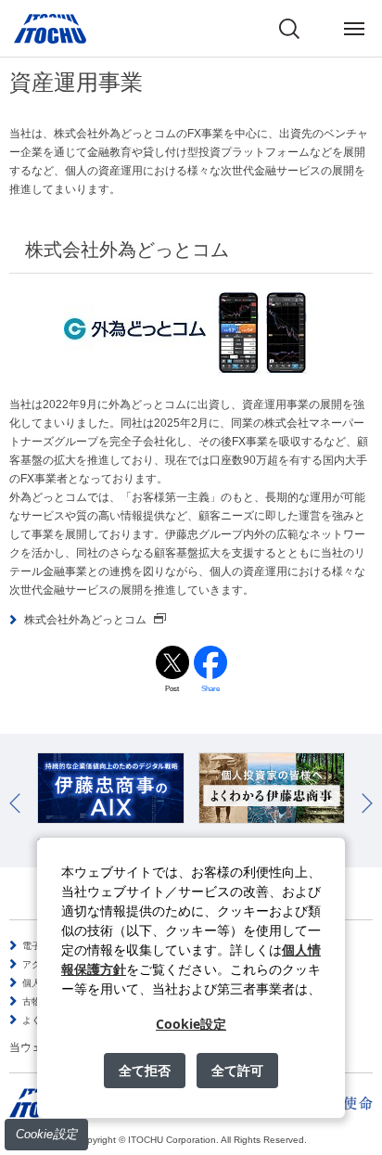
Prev (14, 803)
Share (210, 689)
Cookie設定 (46, 1134)
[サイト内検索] (289, 29)
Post (172, 689)
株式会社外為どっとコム (85, 619)
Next (367, 803)
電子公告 (40, 946)
